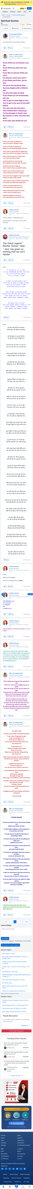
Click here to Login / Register (10, 945)
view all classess (16, 1075)
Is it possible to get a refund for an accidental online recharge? (16, 1020)
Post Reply (5, 938)
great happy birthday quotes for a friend (14, 1011)
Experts (19, 1138)
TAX (2, 1149)
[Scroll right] (31, 12)
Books (19, 11)
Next (26, 921)
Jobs (25, 11)
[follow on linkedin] (13, 1169)
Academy (5, 11)
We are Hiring (14, 1174)
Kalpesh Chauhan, (14, 235)
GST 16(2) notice (7, 983)
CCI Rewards (4, 1158)
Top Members (5, 1156)
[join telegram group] (24, 1169)
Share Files (20, 1140)
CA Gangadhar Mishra (15, 34)
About (5, 1174)
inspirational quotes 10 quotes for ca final (14, 1008)
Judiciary (3, 1143)
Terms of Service (16, 1178)
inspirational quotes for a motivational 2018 (15, 1005)
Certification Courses (23, 1145)
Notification (20, 1143)
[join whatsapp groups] (21, 1169)
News (19, 1135)
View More (24, 1025)
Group (21, 1156)
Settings (3, 1145)
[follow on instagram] (9, 1169)
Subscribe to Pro (17, 1123)
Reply (11, 47)
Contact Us (17, 1181)
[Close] (31, 2)
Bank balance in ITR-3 (8, 953)
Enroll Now (25, 1047)
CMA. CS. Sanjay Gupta (16, 54)
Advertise (6, 1178)
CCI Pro (19, 1158)
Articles (3, 1135)
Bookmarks (4, 1154)
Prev (6, 921)
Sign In (29, 8)
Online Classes (16, 1038)
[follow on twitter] (2, 1169)
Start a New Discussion (16, 1031)
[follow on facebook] (6, 1169)
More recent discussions (8, 993)
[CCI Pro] (16, 1091)
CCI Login (26, 1181)
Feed (2, 1151)
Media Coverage (25, 1174)
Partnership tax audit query (10, 971)
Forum (3, 1138)
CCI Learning (21, 1154)
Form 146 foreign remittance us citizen (13, 979)
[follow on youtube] (17, 1169)
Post (17, 993)
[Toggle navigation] (13, 8)
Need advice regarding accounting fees (13, 991)
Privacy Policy (8, 1181)
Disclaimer (27, 1178)
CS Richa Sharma (14, 210)
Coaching (12, 11)
